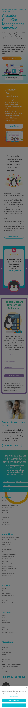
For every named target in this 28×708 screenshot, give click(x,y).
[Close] (26, 687)
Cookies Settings (14, 696)
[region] (14, 697)
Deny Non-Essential (14, 700)
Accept (14, 705)
